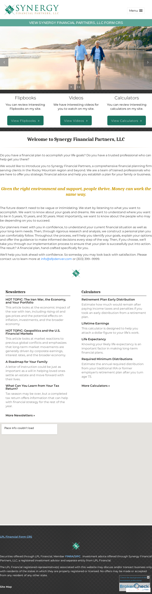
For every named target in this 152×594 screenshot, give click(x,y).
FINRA (69, 556)
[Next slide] (148, 62)
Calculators (91, 292)
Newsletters (15, 292)
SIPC (77, 556)
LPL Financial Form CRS (16, 536)
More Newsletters (20, 415)
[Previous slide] (4, 62)
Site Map (6, 586)
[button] (136, 10)
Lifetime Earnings (95, 323)
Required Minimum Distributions (107, 359)
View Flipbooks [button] (23, 121)
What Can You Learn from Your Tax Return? (32, 387)
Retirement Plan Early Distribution (108, 299)
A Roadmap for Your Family (26, 362)
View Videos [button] (74, 121)
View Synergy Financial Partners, (76, 23)
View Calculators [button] (124, 121)
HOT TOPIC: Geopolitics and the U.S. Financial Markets (33, 332)
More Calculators (96, 385)
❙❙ (78, 87)
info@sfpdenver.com (56, 259)
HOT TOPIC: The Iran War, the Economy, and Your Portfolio (36, 301)
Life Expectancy (94, 339)
